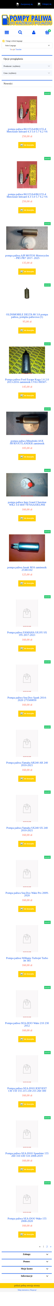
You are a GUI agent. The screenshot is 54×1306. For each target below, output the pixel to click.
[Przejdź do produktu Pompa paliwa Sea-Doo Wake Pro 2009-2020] (27, 873)
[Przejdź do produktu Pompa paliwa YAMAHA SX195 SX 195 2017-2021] (27, 613)
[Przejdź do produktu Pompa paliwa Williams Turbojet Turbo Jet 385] (27, 938)
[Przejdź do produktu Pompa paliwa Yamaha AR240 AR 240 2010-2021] (27, 743)
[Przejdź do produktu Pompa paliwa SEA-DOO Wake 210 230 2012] (27, 1003)
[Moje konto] (34, 32)
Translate (18, 49)
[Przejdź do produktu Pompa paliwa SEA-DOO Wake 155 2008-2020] (27, 1199)
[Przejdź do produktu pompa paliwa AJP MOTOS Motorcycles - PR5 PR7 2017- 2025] (27, 238)
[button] (7, 32)
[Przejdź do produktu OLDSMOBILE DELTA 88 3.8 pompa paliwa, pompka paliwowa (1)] (27, 298)
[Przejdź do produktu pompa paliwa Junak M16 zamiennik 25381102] (27, 547)
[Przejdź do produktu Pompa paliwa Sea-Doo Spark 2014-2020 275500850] (27, 678)
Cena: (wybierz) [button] (10, 73)
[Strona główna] (27, 19)
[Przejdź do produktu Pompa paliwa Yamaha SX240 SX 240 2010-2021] (27, 808)
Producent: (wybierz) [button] (12, 66)
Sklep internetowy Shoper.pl (27, 1290)
